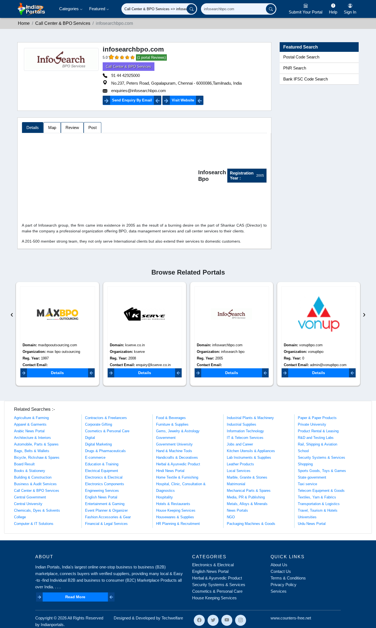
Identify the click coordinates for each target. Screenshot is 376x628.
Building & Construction (32, 477)
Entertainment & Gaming (104, 504)
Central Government (30, 497)
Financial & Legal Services (106, 524)
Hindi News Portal (170, 471)
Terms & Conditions (288, 578)
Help (333, 12)
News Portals (237, 510)
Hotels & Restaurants (173, 504)
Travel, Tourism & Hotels (317, 510)
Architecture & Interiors (32, 438)
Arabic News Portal (29, 431)
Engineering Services (102, 491)
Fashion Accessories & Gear (108, 517)
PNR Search (294, 68)
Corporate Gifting (98, 424)
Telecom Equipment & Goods (321, 491)
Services (279, 591)
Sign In (350, 12)
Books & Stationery (29, 471)
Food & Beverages (171, 418)
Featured (97, 8)
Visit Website (183, 100)
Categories (69, 8)
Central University (28, 504)
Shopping (305, 464)
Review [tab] (72, 127)
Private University (312, 424)
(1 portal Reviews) (151, 57)
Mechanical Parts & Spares (249, 491)
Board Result (24, 464)
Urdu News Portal (312, 524)
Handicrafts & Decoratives (177, 457)
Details (57, 373)
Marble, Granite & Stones (247, 477)
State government (312, 477)
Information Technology (245, 431)
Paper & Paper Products (317, 418)
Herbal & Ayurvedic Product (178, 464)
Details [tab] (32, 127)
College (20, 517)
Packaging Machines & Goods (251, 524)
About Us (279, 564)
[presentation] (11, 314)
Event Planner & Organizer (106, 510)
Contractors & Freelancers (106, 418)
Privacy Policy (283, 584)
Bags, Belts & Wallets (31, 451)
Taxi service (307, 484)
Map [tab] (52, 127)
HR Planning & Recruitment (178, 524)
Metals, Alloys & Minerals (247, 504)
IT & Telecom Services (245, 438)
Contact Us (281, 571)
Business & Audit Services (35, 484)
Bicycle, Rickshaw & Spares (36, 457)
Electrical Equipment (101, 471)
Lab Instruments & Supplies (249, 457)
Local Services (238, 471)
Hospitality (164, 497)
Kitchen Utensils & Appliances (251, 451)
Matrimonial (236, 484)
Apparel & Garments (30, 424)
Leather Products (240, 464)
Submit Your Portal (305, 12)
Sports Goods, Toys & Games (322, 471)
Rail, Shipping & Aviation (317, 444)
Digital (90, 438)
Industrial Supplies (241, 424)
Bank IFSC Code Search (305, 79)
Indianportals (52, 624)
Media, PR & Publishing (246, 497)
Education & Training (101, 464)
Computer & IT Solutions (33, 524)
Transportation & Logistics (319, 504)
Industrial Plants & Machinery (250, 418)
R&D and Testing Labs (316, 438)
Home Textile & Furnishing (177, 477)
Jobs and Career (240, 444)
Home (24, 23)
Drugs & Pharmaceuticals (105, 451)
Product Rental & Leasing (318, 431)
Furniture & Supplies (172, 424)
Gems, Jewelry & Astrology (178, 431)
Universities (307, 517)
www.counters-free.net (291, 618)
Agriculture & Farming (31, 418)
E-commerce (95, 457)
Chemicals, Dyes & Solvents (37, 510)
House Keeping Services (175, 510)
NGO (231, 517)
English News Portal (101, 497)
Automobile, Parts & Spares (36, 444)
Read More (75, 597)
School (303, 451)
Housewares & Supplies (175, 517)
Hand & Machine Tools (174, 451)
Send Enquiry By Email (132, 100)
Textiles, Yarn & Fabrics (317, 497)
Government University (174, 444)
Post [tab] (92, 127)
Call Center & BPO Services (62, 23)
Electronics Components (104, 484)
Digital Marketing (98, 444)
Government (166, 438)
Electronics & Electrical (103, 477)
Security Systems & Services (321, 457)
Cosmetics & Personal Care (107, 431)
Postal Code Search (301, 57)
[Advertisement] (110, 176)
